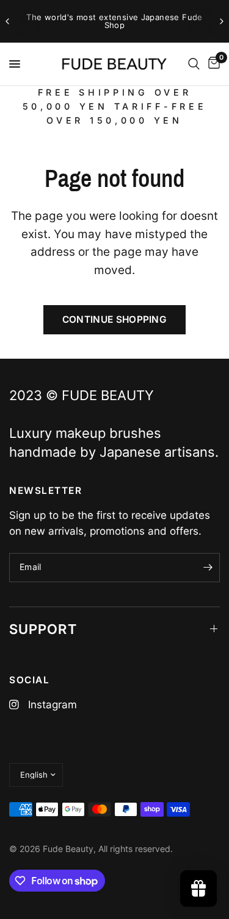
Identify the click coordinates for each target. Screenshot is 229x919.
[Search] (194, 64)
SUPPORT (43, 629)
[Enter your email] (207, 567)
